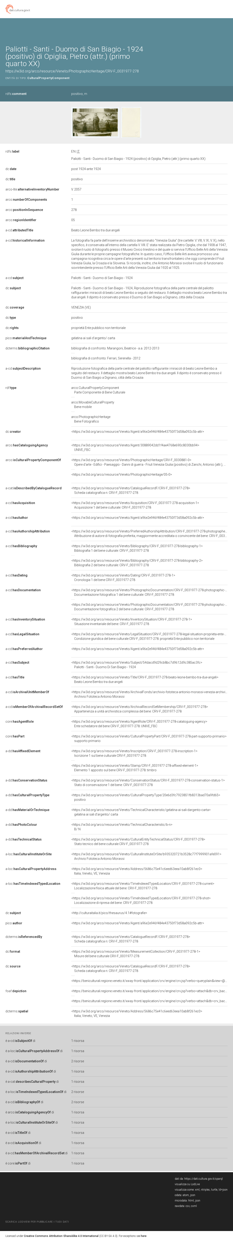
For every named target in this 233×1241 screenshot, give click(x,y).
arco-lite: (32, 189)
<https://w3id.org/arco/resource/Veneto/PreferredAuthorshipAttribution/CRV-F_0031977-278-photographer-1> (151, 533)
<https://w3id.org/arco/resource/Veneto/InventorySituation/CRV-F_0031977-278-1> (131, 622)
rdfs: (15, 94)
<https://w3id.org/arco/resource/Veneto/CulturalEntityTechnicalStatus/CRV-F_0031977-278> (138, 842)
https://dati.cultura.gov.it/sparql (203, 1178)
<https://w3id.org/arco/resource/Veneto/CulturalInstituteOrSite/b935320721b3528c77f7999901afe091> (146, 856)
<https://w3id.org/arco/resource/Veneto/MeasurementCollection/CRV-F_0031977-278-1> (135, 954)
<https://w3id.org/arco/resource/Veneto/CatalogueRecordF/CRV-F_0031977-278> (130, 490)
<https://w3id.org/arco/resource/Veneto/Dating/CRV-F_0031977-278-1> (123, 578)
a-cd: (19, 230)
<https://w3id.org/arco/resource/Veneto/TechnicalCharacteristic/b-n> (121, 827)
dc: (10, 169)
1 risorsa (77, 1041)
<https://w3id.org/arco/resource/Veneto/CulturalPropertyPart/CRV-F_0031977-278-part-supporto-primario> (149, 738)
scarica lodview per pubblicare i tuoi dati (37, 1221)
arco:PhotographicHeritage (90, 419)
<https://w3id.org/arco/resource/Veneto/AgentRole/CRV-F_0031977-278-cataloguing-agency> (139, 724)
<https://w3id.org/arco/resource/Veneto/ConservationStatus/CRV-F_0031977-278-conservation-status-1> (148, 783)
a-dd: (22, 751)
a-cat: (33, 488)
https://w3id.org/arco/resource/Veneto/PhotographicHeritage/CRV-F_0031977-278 (72, 71)
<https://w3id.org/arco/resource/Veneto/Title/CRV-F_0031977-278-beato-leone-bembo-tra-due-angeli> (144, 679)
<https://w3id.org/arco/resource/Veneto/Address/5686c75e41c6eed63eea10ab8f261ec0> (136, 871)
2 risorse (77, 1061)
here (144, 1236)
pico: (25, 338)
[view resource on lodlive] (225, 29)
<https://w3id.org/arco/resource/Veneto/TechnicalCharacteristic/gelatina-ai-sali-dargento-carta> (141, 812)
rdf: (10, 388)
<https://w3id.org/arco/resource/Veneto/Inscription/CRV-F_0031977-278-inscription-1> (134, 753)
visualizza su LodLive (187, 1184)
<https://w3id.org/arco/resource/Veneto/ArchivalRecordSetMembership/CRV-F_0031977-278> (139, 709)
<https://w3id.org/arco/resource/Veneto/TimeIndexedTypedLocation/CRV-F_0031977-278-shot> (141, 900)
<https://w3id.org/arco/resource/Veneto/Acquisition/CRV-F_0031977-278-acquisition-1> (135, 505)
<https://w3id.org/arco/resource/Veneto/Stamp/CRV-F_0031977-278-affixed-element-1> (134, 768)
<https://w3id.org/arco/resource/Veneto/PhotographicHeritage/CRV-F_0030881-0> (149, 462)
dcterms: (27, 348)
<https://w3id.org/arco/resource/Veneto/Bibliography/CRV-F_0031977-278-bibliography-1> (137, 548)
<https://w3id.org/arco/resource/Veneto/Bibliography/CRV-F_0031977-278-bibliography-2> (137, 563)
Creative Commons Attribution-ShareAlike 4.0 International (61, 1236)
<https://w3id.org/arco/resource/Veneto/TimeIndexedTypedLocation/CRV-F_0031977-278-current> (142, 886)
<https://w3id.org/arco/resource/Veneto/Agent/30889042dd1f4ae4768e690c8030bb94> (135, 447)
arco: (26, 199)
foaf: (15, 991)
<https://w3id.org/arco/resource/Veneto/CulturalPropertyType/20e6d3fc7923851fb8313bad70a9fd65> (145, 797)
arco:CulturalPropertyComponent (98, 390)
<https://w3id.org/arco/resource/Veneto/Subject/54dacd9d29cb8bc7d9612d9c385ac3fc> (136, 665)
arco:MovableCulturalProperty (92, 404)
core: (19, 721)
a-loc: (28, 854)
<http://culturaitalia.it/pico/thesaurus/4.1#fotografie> (109, 913)
